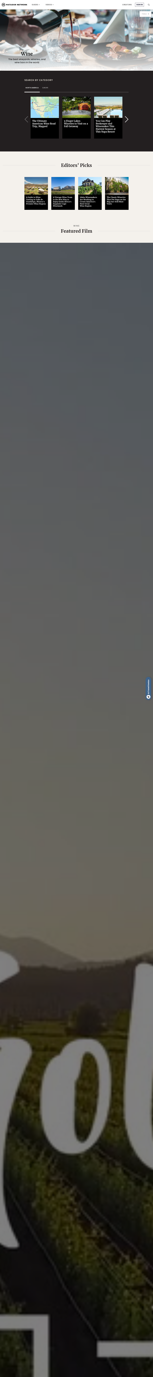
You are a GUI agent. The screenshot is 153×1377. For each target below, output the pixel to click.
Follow (144, 14)
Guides (35, 4)
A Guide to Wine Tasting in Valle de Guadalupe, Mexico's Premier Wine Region (36, 200)
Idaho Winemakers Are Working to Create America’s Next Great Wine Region (88, 201)
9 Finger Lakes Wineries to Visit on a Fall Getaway (76, 124)
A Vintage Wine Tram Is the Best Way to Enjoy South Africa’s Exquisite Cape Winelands (62, 201)
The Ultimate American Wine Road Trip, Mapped (44, 124)
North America (32, 88)
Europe (45, 88)
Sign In (139, 4)
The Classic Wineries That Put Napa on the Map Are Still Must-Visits (116, 200)
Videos (48, 4)
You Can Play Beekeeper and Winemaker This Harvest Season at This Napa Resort (106, 126)
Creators (127, 4)
